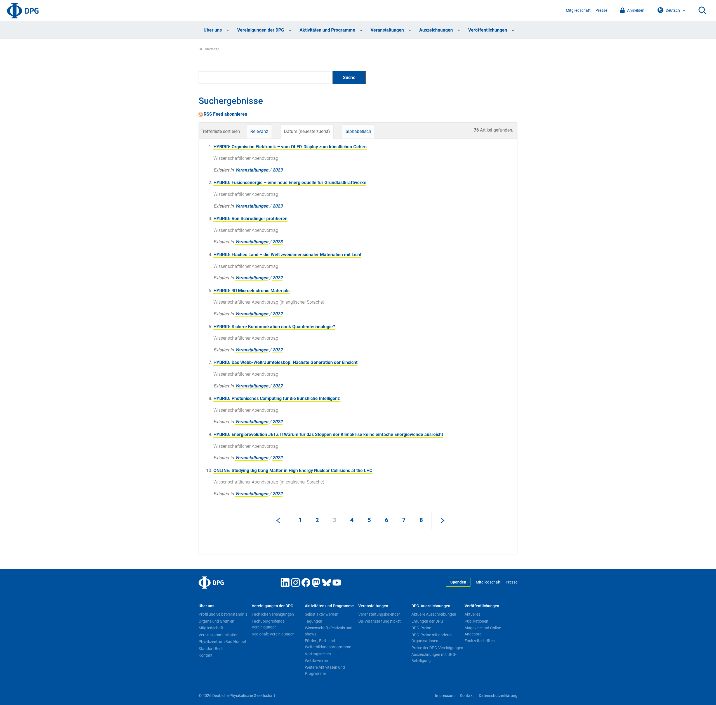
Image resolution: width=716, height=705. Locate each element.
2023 (277, 170)
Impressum (444, 695)
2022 (277, 277)
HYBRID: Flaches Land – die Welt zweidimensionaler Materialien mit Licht (287, 254)
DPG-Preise (421, 628)
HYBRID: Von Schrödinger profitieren (250, 218)
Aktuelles (472, 614)
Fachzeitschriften (480, 641)
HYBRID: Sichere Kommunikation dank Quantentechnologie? (274, 326)
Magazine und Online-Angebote (483, 631)
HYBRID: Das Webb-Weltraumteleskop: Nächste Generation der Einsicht (285, 362)
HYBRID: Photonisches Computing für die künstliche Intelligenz (276, 398)
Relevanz (259, 131)
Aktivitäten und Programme (327, 30)
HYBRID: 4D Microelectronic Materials (251, 290)
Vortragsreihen (318, 654)
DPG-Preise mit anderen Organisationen (432, 638)
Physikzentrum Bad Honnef (222, 641)
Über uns (213, 30)
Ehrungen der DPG (427, 621)
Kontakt (206, 655)
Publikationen (476, 621)
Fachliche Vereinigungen (273, 614)
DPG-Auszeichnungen (430, 606)
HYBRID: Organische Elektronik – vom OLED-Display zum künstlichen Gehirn (290, 146)
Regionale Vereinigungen (273, 634)
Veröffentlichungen (487, 30)
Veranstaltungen (387, 30)
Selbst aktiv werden (321, 614)
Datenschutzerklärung (498, 695)
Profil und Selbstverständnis (223, 614)
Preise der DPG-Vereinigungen (437, 648)
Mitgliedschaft (578, 10)
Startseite (211, 49)
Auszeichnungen (436, 30)
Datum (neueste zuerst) (307, 131)
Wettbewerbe (316, 660)
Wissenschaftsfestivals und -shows (329, 631)
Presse (601, 10)
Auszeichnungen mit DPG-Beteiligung (433, 657)
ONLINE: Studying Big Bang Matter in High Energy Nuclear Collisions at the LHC (292, 470)
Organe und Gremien (216, 621)
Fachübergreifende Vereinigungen (268, 624)
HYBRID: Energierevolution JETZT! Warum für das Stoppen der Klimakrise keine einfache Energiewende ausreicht (328, 434)
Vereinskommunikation (219, 635)
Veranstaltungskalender (379, 614)
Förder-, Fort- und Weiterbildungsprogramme (328, 644)
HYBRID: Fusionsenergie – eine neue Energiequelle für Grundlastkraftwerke (289, 182)
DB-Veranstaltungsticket (379, 621)
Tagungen (313, 621)
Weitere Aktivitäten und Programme (325, 670)
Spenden (458, 582)
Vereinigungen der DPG (260, 30)
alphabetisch (358, 131)
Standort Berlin (212, 648)
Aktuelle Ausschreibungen (433, 614)
